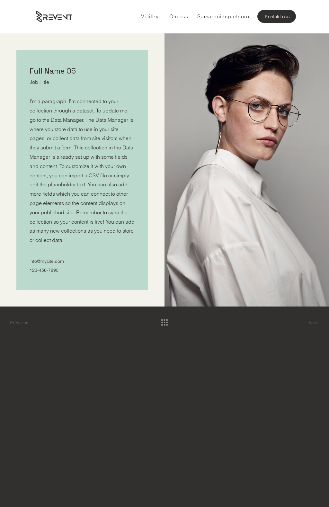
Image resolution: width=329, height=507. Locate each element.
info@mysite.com (47, 261)
